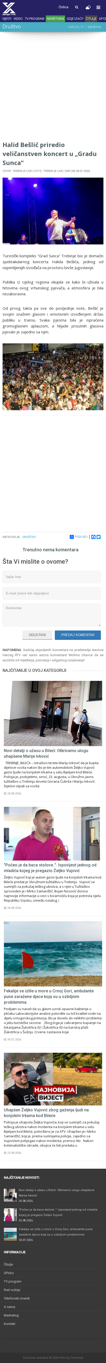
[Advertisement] (53, 87)
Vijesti (6, 18)
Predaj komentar (77, 635)
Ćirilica (63, 7)
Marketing (11, 1315)
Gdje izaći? (75, 18)
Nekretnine (55, 18)
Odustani (37, 635)
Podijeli (81, 536)
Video (18, 18)
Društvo (29, 537)
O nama (9, 1307)
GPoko (9, 1273)
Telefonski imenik (17, 1298)
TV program (34, 18)
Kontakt (9, 1324)
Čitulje (91, 18)
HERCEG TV (76, 27)
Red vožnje (12, 1290)
